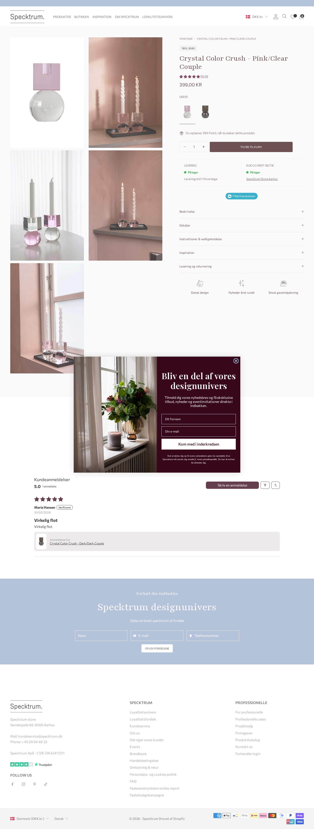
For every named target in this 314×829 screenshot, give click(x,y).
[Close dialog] (236, 361)
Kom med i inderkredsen (198, 444)
